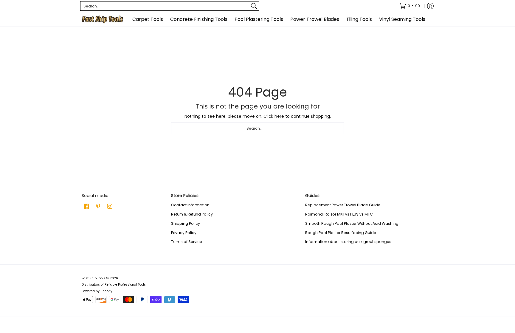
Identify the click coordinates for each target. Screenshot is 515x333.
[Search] (254, 5)
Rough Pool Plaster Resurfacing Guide (340, 232)
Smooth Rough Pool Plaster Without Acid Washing (351, 223)
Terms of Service (186, 241)
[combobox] (164, 5)
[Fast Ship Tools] (102, 19)
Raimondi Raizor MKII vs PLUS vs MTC (339, 214)
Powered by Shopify (97, 291)
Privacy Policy (183, 232)
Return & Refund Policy (192, 214)
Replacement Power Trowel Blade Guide (342, 204)
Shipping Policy (185, 223)
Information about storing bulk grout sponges (348, 241)
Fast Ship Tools (93, 278)
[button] (86, 206)
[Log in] (430, 6)
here (279, 116)
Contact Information (190, 204)
